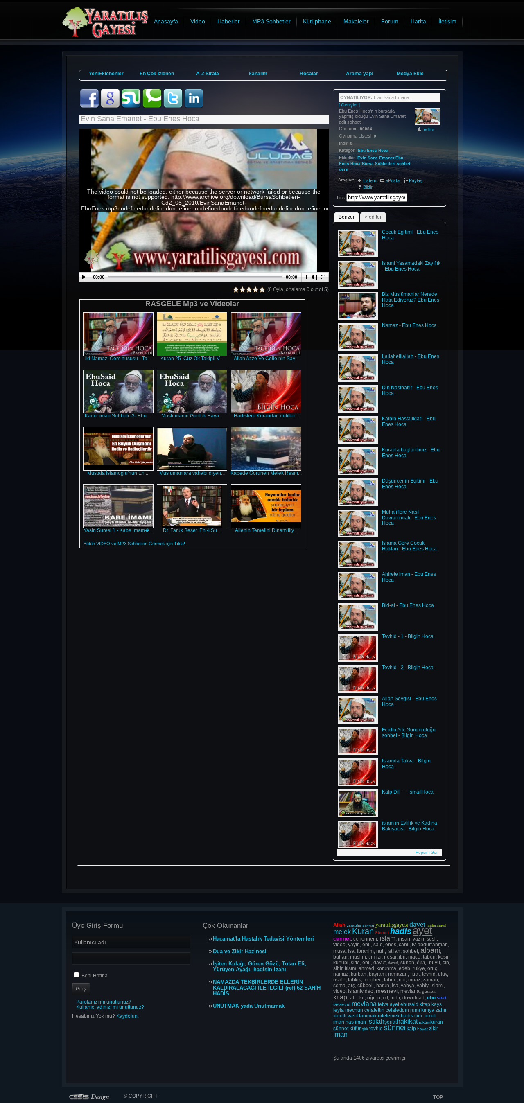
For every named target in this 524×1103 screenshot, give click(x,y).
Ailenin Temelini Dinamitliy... (266, 530)
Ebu (399, 158)
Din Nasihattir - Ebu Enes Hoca (410, 390)
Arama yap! (359, 74)
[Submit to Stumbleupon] (131, 107)
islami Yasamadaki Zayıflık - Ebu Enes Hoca (411, 266)
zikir (433, 1028)
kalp (411, 1028)
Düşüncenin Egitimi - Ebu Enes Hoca (410, 483)
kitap (425, 1004)
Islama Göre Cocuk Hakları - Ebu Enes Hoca (409, 546)
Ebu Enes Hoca (373, 150)
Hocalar (309, 74)
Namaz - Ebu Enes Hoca (409, 325)
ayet (394, 1004)
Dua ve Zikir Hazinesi (240, 951)
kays (436, 1004)
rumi (415, 1010)
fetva (383, 1004)
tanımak (368, 1016)
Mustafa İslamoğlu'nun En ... (118, 473)
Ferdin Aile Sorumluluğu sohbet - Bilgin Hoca (409, 732)
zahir (441, 1010)
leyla (338, 1010)
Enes (344, 163)
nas (350, 1022)
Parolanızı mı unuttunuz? (103, 1002)
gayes (367, 925)
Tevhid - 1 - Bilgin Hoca (408, 636)
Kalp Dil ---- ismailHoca (408, 792)
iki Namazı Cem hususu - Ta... (118, 358)
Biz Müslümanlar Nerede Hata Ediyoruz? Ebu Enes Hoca (410, 300)
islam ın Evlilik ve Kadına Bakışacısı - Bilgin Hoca (409, 826)
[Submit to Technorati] (152, 107)
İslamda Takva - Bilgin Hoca (406, 763)
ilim (418, 1016)
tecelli (340, 1016)
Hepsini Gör (427, 852)
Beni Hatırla (94, 976)
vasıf (353, 1016)
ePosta (393, 180)
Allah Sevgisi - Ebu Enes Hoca (409, 701)
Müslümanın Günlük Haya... (192, 416)
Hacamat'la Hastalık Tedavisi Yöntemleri (263, 939)
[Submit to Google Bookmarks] (110, 107)
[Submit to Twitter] (173, 107)
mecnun (354, 1010)
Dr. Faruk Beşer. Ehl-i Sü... (192, 530)
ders (343, 169)
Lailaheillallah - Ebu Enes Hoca (410, 359)
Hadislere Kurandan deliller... (266, 416)
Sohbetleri (385, 163)
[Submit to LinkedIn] (193, 107)
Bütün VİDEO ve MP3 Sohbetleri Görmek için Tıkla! (134, 543)
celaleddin (397, 1010)
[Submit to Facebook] (89, 107)
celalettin (374, 1010)
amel (430, 1016)
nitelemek (389, 1016)
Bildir (368, 187)
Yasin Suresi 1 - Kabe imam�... (118, 530)
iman (338, 1022)
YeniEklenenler (106, 74)
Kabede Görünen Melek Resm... (266, 473)
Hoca (355, 163)
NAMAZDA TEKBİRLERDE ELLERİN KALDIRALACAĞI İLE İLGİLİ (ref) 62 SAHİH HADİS (267, 988)
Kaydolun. (127, 1016)
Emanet (386, 158)
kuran (436, 1022)
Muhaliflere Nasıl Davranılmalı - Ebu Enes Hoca (409, 517)
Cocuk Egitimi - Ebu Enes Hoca (410, 235)
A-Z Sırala (207, 74)
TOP (438, 1097)
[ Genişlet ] (349, 104)
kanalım (258, 74)
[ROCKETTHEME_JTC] (90, 1097)
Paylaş (415, 180)
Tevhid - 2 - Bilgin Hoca (408, 667)
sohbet (403, 163)
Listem (369, 180)
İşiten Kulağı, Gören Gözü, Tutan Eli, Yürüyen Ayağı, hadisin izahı (259, 966)
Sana (373, 158)
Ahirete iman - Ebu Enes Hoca (409, 577)
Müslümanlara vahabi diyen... (192, 473)
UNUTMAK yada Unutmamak (249, 1006)
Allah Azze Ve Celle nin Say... (266, 358)
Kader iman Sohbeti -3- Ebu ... (118, 416)
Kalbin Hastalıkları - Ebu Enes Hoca (409, 421)
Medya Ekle (410, 74)
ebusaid (409, 1004)
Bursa (368, 163)
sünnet (340, 1028)
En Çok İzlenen (157, 74)
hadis (407, 1016)
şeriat (390, 1022)
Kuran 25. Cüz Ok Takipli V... (191, 358)
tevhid (376, 1028)
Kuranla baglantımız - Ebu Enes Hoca (411, 452)
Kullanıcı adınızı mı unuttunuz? (110, 1007)
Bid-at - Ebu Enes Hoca (408, 605)
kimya (427, 1010)
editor (429, 129)
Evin (361, 158)
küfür (355, 1028)
